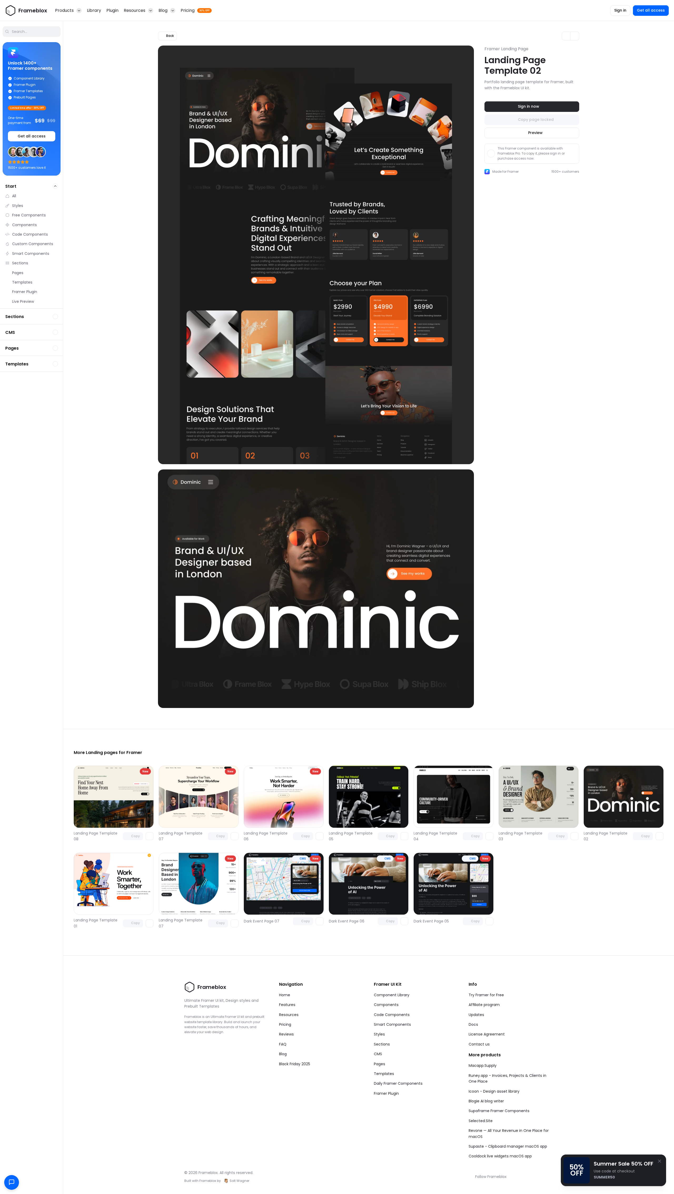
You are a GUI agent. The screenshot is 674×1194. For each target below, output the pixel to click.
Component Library (391, 995)
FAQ (282, 1044)
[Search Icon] (32, 31)
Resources (289, 1014)
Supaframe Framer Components (499, 1110)
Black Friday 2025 (294, 1064)
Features (287, 1004)
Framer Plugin (386, 1093)
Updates (476, 1014)
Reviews (286, 1034)
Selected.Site (481, 1120)
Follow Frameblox (491, 1176)
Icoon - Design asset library (494, 1091)
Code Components (392, 1014)
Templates (384, 1073)
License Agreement (487, 1034)
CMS (378, 1054)
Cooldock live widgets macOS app (500, 1156)
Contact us (479, 1044)
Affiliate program (484, 1004)
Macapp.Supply (483, 1065)
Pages (379, 1064)
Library (94, 10)
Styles (379, 1034)
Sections (382, 1044)
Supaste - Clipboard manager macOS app (508, 1146)
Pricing (285, 1024)
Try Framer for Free (486, 995)
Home (284, 995)
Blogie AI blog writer (486, 1101)
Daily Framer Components (398, 1083)
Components (386, 1004)
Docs (473, 1024)
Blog (283, 1054)
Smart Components (392, 1024)
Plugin (112, 10)
